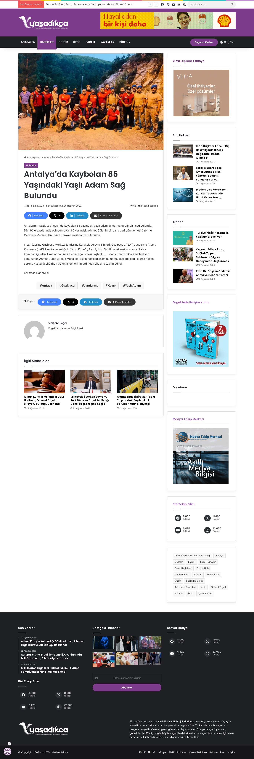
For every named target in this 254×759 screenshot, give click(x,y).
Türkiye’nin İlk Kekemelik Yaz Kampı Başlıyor (212, 235)
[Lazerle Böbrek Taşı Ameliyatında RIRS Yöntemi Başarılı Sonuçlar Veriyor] (183, 173)
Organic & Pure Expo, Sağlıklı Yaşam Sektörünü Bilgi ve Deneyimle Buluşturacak (212, 255)
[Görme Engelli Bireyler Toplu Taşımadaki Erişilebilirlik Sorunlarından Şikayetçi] (137, 381)
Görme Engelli (182, 574)
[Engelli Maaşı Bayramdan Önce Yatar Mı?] (127, 658)
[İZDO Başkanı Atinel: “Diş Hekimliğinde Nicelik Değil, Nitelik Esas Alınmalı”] (183, 151)
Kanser (198, 574)
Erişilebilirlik (203, 568)
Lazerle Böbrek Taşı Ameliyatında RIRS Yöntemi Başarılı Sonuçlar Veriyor (209, 173)
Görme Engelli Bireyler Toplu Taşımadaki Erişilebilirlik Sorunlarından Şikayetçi (136, 400)
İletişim (231, 752)
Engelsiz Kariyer (204, 42)
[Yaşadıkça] (43, 22)
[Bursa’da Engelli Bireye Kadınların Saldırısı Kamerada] (150, 658)
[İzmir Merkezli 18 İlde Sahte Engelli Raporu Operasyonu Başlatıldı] (127, 643)
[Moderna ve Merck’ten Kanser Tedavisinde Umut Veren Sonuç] (183, 195)
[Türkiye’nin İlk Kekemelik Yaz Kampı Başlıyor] (183, 238)
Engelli (191, 561)
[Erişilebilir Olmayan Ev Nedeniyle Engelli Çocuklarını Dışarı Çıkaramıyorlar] (150, 642)
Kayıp (112, 285)
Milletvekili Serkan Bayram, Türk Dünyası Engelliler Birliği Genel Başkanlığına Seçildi (89, 400)
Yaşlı (203, 587)
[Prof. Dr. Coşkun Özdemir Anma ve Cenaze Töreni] (183, 276)
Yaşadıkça (57, 323)
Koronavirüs (213, 574)
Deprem (179, 561)
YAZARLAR (107, 42)
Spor (76, 42)
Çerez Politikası (198, 752)
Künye (162, 752)
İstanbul (179, 593)
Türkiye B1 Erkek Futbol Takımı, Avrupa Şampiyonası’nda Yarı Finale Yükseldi (89, 4)
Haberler (47, 42)
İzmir (190, 593)
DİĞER (123, 42)
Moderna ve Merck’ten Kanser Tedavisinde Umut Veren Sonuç (211, 193)
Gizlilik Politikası (177, 752)
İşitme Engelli (205, 593)
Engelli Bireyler (208, 561)
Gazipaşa (68, 285)
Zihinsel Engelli (218, 587)
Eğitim (63, 42)
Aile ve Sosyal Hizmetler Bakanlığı (192, 555)
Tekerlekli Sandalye (185, 587)
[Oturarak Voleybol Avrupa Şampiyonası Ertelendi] (104, 659)
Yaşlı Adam (133, 285)
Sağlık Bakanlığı (194, 580)
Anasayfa (28, 42)
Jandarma (91, 285)
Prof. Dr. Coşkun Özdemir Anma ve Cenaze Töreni (213, 273)
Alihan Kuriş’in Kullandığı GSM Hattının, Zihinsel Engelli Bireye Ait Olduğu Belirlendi (44, 400)
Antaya (47, 285)
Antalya (220, 555)
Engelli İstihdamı (183, 568)
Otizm (178, 580)
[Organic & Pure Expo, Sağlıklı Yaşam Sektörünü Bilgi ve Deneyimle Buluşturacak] (183, 254)
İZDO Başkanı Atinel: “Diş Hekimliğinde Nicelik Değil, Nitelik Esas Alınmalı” (212, 152)
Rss (222, 752)
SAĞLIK (90, 42)
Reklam (213, 752)
